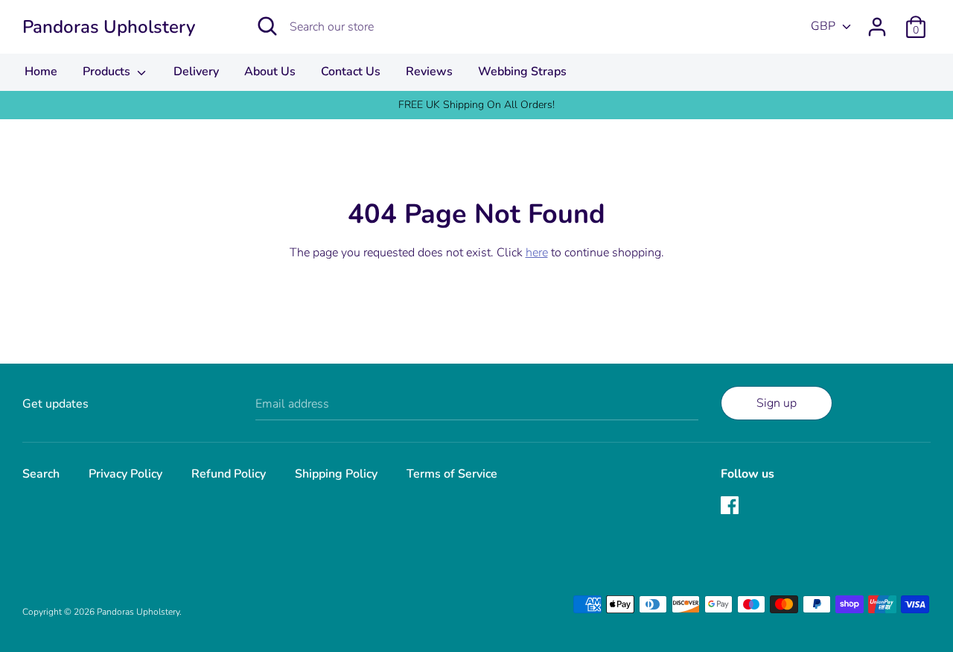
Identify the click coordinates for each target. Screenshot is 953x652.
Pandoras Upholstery (108, 27)
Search (41, 474)
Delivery (196, 71)
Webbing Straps (522, 71)
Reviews (429, 71)
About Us (270, 71)
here (537, 252)
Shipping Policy (336, 474)
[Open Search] (267, 26)
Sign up (776, 403)
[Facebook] (731, 507)
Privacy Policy (125, 474)
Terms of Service (452, 474)
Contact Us (350, 71)
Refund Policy (228, 474)
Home (41, 71)
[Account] (877, 21)
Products (108, 71)
